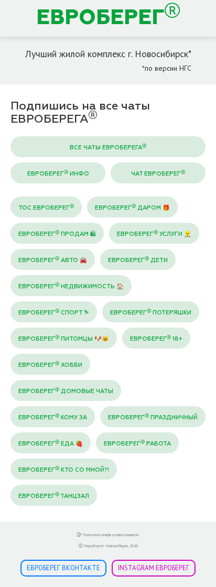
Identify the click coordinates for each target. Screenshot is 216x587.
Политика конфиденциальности (110, 534)
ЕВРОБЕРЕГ (100, 18)
